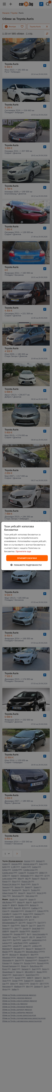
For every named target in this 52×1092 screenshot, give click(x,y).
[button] (26, 565)
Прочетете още (23, 551)
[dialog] (26, 546)
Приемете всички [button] (27, 558)
